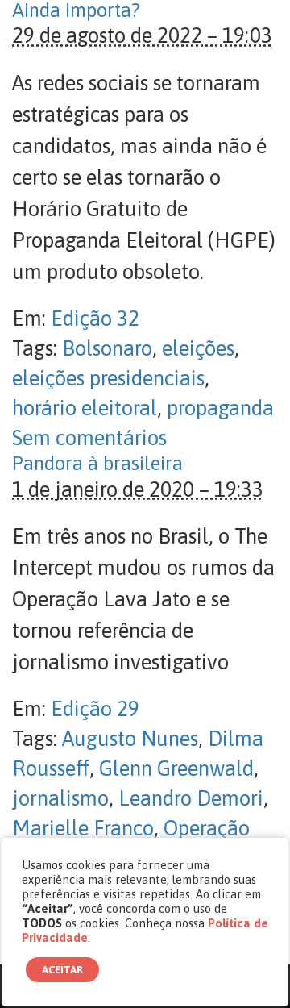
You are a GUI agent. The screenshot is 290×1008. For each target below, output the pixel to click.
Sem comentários (89, 438)
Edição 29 (95, 709)
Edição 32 (95, 318)
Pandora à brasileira (97, 463)
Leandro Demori (190, 798)
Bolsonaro (107, 348)
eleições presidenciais (108, 378)
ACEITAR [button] (62, 970)
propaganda (220, 408)
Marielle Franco (83, 828)
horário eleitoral (84, 408)
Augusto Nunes (130, 739)
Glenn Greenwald (176, 768)
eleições (198, 348)
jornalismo (60, 798)
